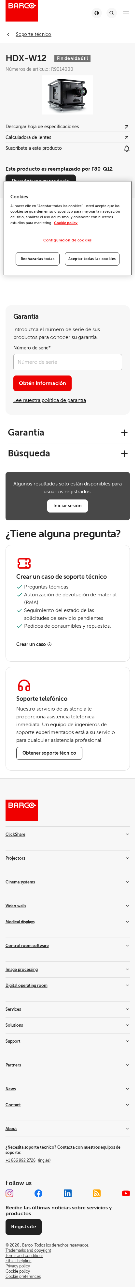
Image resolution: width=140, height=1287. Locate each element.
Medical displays (20, 922)
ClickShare (15, 834)
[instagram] (9, 1193)
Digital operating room (27, 985)
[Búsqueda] (111, 13)
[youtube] (126, 1193)
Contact (13, 1105)
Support (13, 1041)
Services (13, 1009)
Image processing (22, 969)
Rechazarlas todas (38, 259)
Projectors (15, 858)
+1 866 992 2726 (28, 1160)
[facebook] (38, 1193)
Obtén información (42, 383)
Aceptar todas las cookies (92, 259)
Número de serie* (32, 347)
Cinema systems (20, 882)
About (11, 1128)
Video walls (16, 906)
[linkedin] (68, 1193)
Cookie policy (65, 223)
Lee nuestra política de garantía (49, 400)
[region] (67, 228)
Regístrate (23, 1227)
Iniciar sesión (67, 505)
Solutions (14, 1025)
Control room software (27, 945)
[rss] (97, 1193)
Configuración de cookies (67, 240)
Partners (13, 1065)
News (11, 1089)
